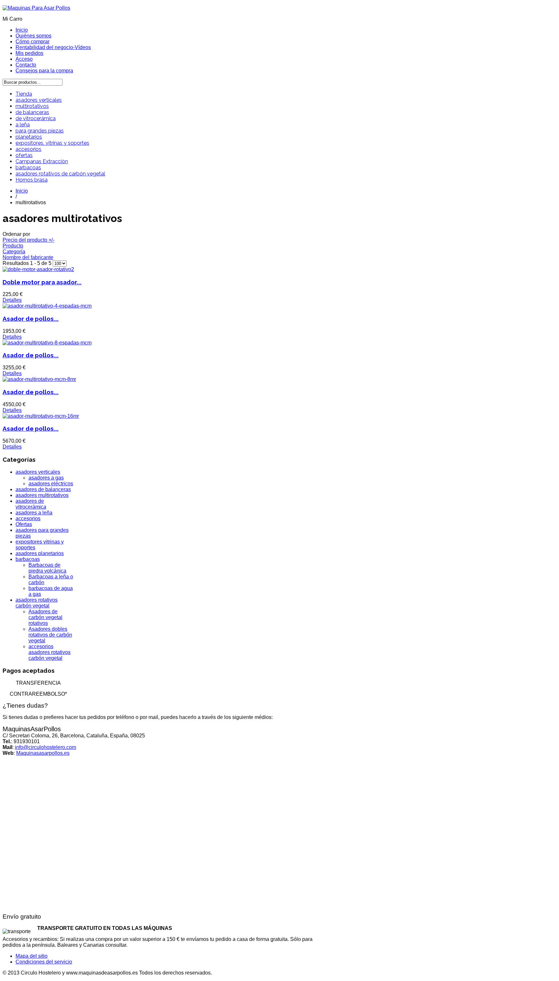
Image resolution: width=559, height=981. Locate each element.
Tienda (24, 94)
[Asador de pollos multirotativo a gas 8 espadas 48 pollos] (47, 342)
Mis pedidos (29, 53)
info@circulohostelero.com (45, 747)
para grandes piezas (40, 131)
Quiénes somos (33, 35)
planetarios (29, 137)
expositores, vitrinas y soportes (52, 143)
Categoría (14, 251)
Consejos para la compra (44, 70)
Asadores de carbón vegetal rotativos (45, 617)
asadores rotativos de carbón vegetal (60, 174)
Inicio (22, 30)
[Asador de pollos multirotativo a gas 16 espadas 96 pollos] (41, 416)
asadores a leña (34, 512)
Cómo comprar (32, 41)
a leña (23, 124)
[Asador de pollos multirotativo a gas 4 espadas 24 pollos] (47, 306)
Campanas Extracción (42, 161)
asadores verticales (39, 100)
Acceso (24, 59)
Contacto (26, 65)
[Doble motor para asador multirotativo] (38, 269)
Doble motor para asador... (42, 282)
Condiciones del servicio (44, 962)
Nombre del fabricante (28, 257)
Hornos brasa (32, 180)
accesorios (28, 149)
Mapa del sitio (32, 956)
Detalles (12, 300)
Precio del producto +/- (28, 240)
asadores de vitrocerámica (31, 504)
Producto (13, 245)
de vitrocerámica (36, 118)
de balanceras (32, 112)
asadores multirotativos (42, 495)
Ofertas (24, 524)
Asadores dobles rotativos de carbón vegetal (50, 634)
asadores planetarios (40, 553)
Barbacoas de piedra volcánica (47, 568)
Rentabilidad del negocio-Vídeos (53, 47)
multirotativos (32, 106)
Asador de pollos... (31, 318)
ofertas (24, 155)
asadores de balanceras (43, 489)
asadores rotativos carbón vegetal (37, 602)
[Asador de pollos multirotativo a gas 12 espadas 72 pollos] (39, 379)
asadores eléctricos (50, 483)
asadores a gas (46, 477)
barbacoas (28, 167)
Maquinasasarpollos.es (43, 753)
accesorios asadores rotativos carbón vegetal (49, 652)
